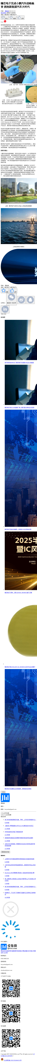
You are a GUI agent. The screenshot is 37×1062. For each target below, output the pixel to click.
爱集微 (7, 11)
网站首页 (3, 951)
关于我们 (30, 951)
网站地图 (25, 951)
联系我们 (19, 951)
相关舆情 (3, 13)
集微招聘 (14, 951)
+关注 (3, 792)
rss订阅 (6, 952)
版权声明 (8, 951)
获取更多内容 (5, 852)
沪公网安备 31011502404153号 (13, 1060)
